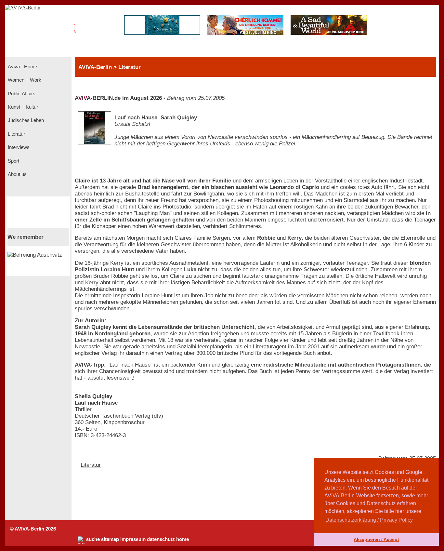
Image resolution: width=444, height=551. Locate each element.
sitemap (110, 539)
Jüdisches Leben (25, 120)
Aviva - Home (22, 66)
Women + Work (24, 80)
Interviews (18, 147)
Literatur (16, 134)
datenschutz (161, 539)
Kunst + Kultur (22, 107)
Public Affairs (21, 93)
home (182, 539)
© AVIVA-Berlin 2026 (33, 528)
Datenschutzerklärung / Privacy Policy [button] (369, 520)
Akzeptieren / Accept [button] (376, 539)
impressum (133, 539)
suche (93, 539)
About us (17, 174)
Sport (13, 161)
